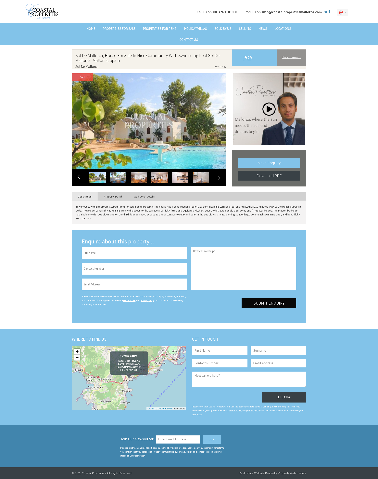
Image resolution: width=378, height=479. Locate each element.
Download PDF (269, 175)
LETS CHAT (284, 397)
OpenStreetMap (165, 408)
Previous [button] (79, 177)
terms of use (129, 300)
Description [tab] (85, 196)
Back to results (291, 57)
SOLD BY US (222, 28)
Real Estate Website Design (256, 473)
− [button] (77, 357)
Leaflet (150, 408)
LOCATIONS (283, 28)
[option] (149, 121)
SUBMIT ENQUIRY (268, 303)
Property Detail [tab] (113, 196)
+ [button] (77, 351)
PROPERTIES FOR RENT (160, 28)
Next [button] (218, 177)
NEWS (262, 28)
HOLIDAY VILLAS (195, 28)
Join (212, 439)
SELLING (245, 28)
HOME (90, 28)
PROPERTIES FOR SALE (119, 28)
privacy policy (147, 300)
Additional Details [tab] (144, 196)
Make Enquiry (269, 162)
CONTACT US (189, 39)
